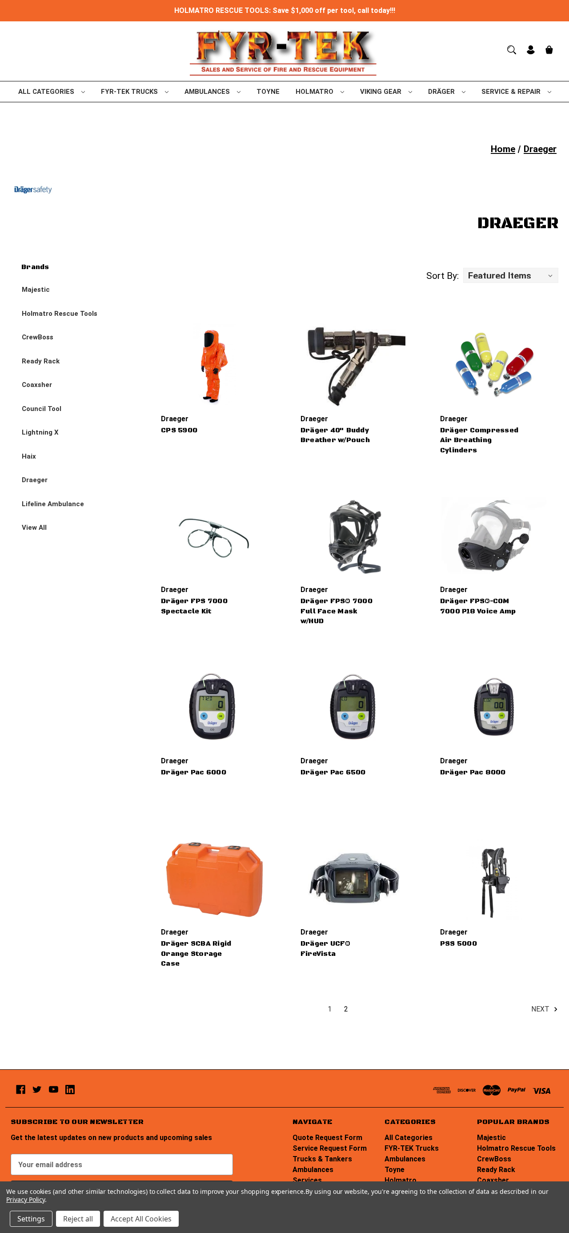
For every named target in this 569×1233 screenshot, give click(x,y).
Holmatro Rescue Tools (59, 314)
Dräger (442, 92)
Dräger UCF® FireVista (326, 948)
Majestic (36, 290)
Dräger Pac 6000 (193, 772)
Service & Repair (511, 92)
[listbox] (510, 275)
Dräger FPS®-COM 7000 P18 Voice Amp (478, 606)
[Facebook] (20, 1089)
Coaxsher (37, 385)
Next (541, 1009)
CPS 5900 (179, 430)
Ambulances (208, 92)
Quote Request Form (327, 1137)
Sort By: (442, 275)
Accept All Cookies (141, 1219)
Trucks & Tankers (322, 1159)
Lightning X (40, 432)
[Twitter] (37, 1089)
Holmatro (315, 92)
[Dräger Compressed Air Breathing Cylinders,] (493, 365)
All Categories (47, 92)
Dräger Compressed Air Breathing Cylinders (479, 440)
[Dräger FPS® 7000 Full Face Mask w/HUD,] (354, 536)
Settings (31, 1219)
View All (34, 528)
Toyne (268, 92)
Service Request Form (330, 1148)
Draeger (35, 480)
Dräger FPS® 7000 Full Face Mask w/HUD (337, 611)
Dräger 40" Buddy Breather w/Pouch (335, 435)
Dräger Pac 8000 (473, 772)
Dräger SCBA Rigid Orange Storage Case (196, 953)
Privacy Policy (25, 1199)
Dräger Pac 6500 (333, 772)
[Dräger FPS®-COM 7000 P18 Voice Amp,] (493, 536)
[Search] (511, 49)
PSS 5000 (458, 943)
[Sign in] (530, 51)
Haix (29, 456)
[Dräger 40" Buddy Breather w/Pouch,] (354, 365)
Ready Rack (41, 361)
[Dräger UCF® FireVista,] (354, 878)
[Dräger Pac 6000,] (214, 707)
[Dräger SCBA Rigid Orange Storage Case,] (214, 878)
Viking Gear (381, 92)
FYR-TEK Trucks (130, 92)
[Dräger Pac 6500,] (354, 707)
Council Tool (41, 409)
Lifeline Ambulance (53, 504)
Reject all (78, 1219)
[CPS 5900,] (214, 365)
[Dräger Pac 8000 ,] (493, 707)
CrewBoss (37, 337)
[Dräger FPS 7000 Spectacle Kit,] (214, 536)
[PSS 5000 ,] (493, 878)
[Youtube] (53, 1089)
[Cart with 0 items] (549, 51)
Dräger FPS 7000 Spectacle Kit (194, 606)
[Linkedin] (70, 1089)
